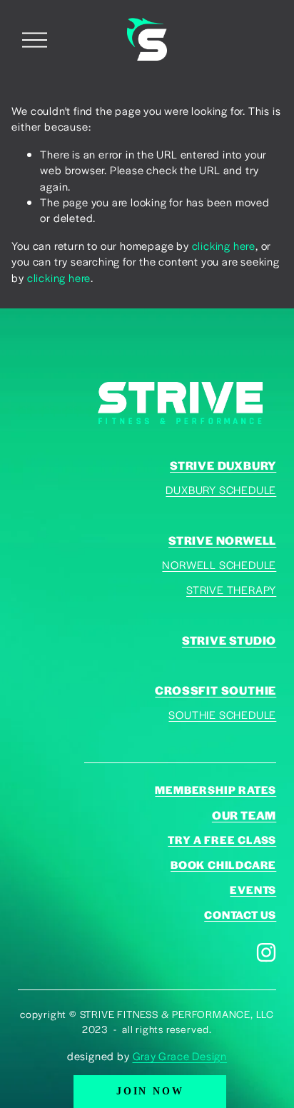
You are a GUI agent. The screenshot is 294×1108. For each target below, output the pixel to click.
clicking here (223, 245)
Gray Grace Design (180, 1055)
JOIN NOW (149, 1091)
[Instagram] (266, 952)
